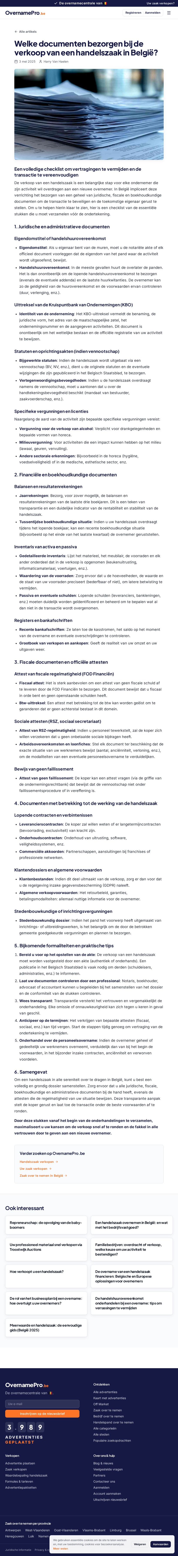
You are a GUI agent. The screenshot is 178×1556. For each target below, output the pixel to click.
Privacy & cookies (46, 1549)
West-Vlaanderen (37, 1530)
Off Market (101, 1404)
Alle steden (101, 1434)
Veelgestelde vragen (108, 1469)
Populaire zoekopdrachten (112, 1440)
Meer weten (60, 1548)
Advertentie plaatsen (20, 1463)
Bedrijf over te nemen (108, 1416)
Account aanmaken (107, 1493)
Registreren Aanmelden (142, 12)
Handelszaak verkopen (37, 1161)
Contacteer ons (104, 1481)
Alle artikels (28, 31)
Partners (99, 1475)
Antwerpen (13, 1530)
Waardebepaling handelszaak (26, 1475)
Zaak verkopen (16, 1469)
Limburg (116, 1530)
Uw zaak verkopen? (161, 3)
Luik (31, 1536)
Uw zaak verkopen (33, 1168)
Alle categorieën (104, 1428)
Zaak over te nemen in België (41, 1175)
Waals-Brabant (151, 1530)
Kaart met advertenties (109, 1398)
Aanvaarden (160, 1544)
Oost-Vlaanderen (66, 1530)
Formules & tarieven (19, 1481)
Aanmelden (101, 1487)
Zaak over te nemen (107, 1410)
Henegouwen (14, 1536)
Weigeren (140, 1544)
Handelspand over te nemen (113, 1422)
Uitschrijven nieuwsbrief (110, 1499)
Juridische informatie (18, 1549)
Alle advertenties (105, 1392)
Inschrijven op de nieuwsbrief (42, 1413)
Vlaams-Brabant (93, 1530)
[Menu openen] (169, 13)
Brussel (131, 1530)
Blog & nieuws (103, 1463)
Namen (43, 1536)
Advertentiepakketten (20, 1487)
